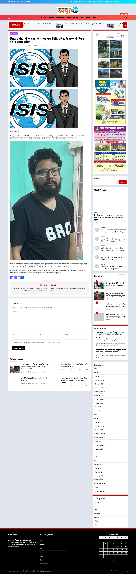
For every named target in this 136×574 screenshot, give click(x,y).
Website (66, 334)
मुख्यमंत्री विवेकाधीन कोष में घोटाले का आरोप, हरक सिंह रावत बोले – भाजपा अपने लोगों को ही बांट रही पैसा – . (94, 1)
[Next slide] (126, 1)
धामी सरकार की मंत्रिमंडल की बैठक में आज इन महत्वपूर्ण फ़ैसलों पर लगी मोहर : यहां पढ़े (116, 296)
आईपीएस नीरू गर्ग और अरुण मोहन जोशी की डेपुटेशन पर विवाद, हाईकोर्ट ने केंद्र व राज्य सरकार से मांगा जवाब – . (113, 250)
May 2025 (98, 414)
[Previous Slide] (124, 1)
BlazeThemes (47, 571)
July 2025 (98, 407)
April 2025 (98, 418)
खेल (82, 18)
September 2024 (100, 445)
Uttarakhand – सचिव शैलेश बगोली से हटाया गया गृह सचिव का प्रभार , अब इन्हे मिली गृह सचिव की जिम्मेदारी (34, 366)
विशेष (94, 18)
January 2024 (99, 476)
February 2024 (99, 472)
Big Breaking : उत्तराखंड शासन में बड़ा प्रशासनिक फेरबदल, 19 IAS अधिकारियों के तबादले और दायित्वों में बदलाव (110, 217)
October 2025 (99, 395)
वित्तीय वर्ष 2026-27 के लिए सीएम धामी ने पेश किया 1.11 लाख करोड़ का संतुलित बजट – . (107, 24)
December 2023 (100, 479)
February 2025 (99, 426)
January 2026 (99, 384)
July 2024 (98, 453)
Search (96, 178)
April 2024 (98, 464)
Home (44, 18)
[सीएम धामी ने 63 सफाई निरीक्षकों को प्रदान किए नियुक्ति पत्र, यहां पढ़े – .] (26, 26)
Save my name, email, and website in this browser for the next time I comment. (38, 342)
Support (106, 571)
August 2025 (99, 403)
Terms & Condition (116, 571)
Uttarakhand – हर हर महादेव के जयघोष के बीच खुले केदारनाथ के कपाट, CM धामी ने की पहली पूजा (115, 317)
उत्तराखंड (51, 18)
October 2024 (99, 441)
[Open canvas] (9, 18)
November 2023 (100, 483)
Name (14, 334)
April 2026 (98, 372)
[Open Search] (123, 17)
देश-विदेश (75, 18)
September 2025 (100, 399)
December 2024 (100, 433)
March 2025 (98, 422)
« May (113, 561)
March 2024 (98, 468)
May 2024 (98, 460)
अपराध (69, 18)
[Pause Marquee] (125, 25)
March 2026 (98, 376)
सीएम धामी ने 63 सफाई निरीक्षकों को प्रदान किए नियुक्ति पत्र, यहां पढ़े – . (51, 24)
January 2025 (99, 430)
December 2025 (100, 388)
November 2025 (100, 391)
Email (40, 334)
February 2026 (99, 380)
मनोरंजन (88, 18)
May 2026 (98, 368)
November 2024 (100, 437)
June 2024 (98, 456)
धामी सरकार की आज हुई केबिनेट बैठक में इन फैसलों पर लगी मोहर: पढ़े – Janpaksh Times (74, 380)
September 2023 (100, 491)
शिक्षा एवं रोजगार (60, 18)
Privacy (126, 571)
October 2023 (99, 487)
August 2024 (99, 449)
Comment (15, 311)
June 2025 (98, 411)
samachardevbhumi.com (19, 46)
